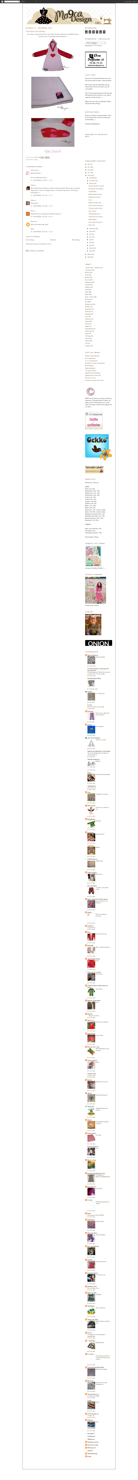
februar (91, 248)
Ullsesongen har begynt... (96, 217)
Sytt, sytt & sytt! (91, 788)
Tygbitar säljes (99, 861)
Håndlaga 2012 (92, 1286)
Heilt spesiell (91, 806)
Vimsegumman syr (93, 1394)
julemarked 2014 (100, 834)
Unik (88, 792)
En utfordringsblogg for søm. (96, 1173)
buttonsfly (90, 945)
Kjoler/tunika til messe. (95, 194)
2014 (89, 164)
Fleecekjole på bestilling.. (96, 189)
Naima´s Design (92, 1060)
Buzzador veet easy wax (102, 1081)
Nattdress (88, 307)
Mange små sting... (93, 1319)
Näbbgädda (90, 1306)
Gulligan (90, 1420)
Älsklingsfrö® (91, 786)
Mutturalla (90, 1106)
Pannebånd (88, 309)
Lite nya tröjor (99, 1035)
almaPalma (91, 1220)
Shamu (89, 912)
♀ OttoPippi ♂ (91, 1341)
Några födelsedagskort (101, 1095)
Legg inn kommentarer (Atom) (42, 244)
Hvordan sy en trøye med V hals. (94, 380)
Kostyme (87, 299)
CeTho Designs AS (93, 1414)
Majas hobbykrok (92, 655)
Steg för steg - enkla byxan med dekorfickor (102, 714)
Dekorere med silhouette (92, 356)
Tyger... (98, 960)
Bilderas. (98, 847)
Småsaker (98, 821)
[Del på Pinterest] (49, 157)
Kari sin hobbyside (93, 1246)
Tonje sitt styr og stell (93, 972)
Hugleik (89, 1014)
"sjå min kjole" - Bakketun (93, 267)
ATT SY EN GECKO (93, 738)
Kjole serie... (92, 225)
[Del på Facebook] (46, 157)
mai (90, 240)
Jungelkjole (99, 1294)
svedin (89, 1400)
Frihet (32, 200)
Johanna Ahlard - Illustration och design (97, 986)
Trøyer (87, 338)
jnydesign (90, 711)
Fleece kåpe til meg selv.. (96, 222)
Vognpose (88, 346)
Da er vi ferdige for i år (93, 1288)
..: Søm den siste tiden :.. (93, 1015)
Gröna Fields (99, 989)
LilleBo (89, 692)
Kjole (36, 159)
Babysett (87, 272)
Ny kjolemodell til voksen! (96, 186)
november (92, 181)
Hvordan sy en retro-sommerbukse (95, 363)
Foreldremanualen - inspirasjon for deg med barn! (98, 669)
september (92, 228)
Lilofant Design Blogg (94, 678)
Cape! (90, 200)
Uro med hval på (100, 693)
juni (90, 237)
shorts (87, 316)
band (97, 1422)
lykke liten (34, 170)
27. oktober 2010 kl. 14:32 (42, 206)
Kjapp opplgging (90, 368)
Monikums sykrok (92, 1442)
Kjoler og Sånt (91, 1293)
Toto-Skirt (98, 1135)
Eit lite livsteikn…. (100, 1221)
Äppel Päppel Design (93, 959)
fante (88, 932)
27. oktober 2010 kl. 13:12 (42, 195)
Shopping (88, 314)
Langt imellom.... (91, 927)
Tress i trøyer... (93, 211)
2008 (89, 257)
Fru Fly (89, 705)
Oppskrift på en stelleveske (93, 375)
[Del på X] (44, 157)
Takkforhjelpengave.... (95, 214)
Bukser (87, 277)
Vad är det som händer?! (102, 1022)
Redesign (88, 311)
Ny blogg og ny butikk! (93, 1396)
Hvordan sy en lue (90, 378)
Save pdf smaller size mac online (95, 707)
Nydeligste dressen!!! (95, 197)
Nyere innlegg (30, 240)
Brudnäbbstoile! (100, 1342)
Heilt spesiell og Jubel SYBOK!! (95, 1215)
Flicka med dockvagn (101, 934)
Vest (86, 343)
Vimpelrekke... (93, 191)
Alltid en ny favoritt (101, 740)
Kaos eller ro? (91, 1187)
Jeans (97, 1002)
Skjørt (87, 326)
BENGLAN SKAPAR (93, 1000)
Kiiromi (33, 221)
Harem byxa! (99, 874)
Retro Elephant (92, 886)
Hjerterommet (91, 1160)
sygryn (89, 1333)
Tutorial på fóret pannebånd (103, 774)
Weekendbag (99, 974)
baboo (89, 773)
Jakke (87, 292)
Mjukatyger (91, 1439)
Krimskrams (91, 819)
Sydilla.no (90, 926)
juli (90, 234)
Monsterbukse (89, 366)
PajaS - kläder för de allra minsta (97, 899)
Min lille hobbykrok (93, 759)
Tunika (87, 341)
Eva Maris (90, 1354)
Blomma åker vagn (93, 1047)
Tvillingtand (91, 1436)
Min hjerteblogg (92, 1453)
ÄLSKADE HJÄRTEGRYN (95, 1367)
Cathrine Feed (91, 1073)
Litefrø (89, 725)
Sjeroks (89, 1080)
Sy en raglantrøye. (90, 358)
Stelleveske (88, 331)
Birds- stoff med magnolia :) (103, 947)
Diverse (87, 280)
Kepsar (97, 1062)
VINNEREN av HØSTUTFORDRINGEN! (103, 1176)
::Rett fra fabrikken (100, 1235)
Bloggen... (98, 761)
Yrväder (90, 1200)
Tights (87, 333)
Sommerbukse (89, 329)
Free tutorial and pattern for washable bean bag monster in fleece (103, 1357)
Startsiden (53, 240)
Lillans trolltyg (92, 872)
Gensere (87, 285)
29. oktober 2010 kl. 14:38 (42, 232)
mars (90, 245)
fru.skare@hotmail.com (92, 124)
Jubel (89, 1213)
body (86, 275)
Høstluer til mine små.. (95, 203)
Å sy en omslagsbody (91, 361)
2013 (89, 167)
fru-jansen (90, 832)
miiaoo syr (90, 1020)
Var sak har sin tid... (101, 1275)
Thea (32, 211)
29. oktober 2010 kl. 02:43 (42, 217)
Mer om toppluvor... (101, 1308)
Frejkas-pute (88, 282)
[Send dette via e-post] (40, 157)
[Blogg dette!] (42, 157)
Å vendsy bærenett (90, 370)
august (91, 231)
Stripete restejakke (100, 657)
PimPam (90, 1451)
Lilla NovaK (91, 1033)
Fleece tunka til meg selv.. (96, 205)
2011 (89, 173)
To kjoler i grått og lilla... (96, 208)
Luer (86, 302)
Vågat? (97, 1402)
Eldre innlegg (76, 240)
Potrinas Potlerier (92, 1146)
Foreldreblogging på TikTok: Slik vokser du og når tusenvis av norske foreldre (98, 673)
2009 (89, 254)
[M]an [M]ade (91, 1133)
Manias (89, 1120)
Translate (99, 45)
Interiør (87, 290)
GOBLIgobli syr (92, 859)
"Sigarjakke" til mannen (102, 794)
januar (91, 251)
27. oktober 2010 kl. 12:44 (42, 180)
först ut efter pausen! (101, 1261)
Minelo (89, 1093)
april (90, 242)
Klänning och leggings (101, 1369)
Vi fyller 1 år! (90, 1415)
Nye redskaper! (100, 726)
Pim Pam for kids (92, 1445)
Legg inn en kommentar (33, 236)
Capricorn (90, 846)
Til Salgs (87, 336)
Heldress (87, 287)
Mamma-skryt (89, 304)
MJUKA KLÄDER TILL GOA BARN (98, 751)
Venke (32, 185)
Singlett (87, 321)
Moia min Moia (92, 1233)
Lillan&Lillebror (92, 1273)
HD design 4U (91, 1448)
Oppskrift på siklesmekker (92, 373)
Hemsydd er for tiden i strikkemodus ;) (101, 1383)
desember (92, 178)
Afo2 (97, 1148)
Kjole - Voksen (89, 297)
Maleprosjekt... (93, 219)
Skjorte (87, 324)
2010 (89, 175)
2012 (89, 170)
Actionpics (88, 270)
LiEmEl (89, 1260)
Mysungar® (91, 1433)
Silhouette (88, 319)
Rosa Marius (99, 1188)
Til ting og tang (91, 1075)
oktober (91, 183)
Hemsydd (90, 1381)
